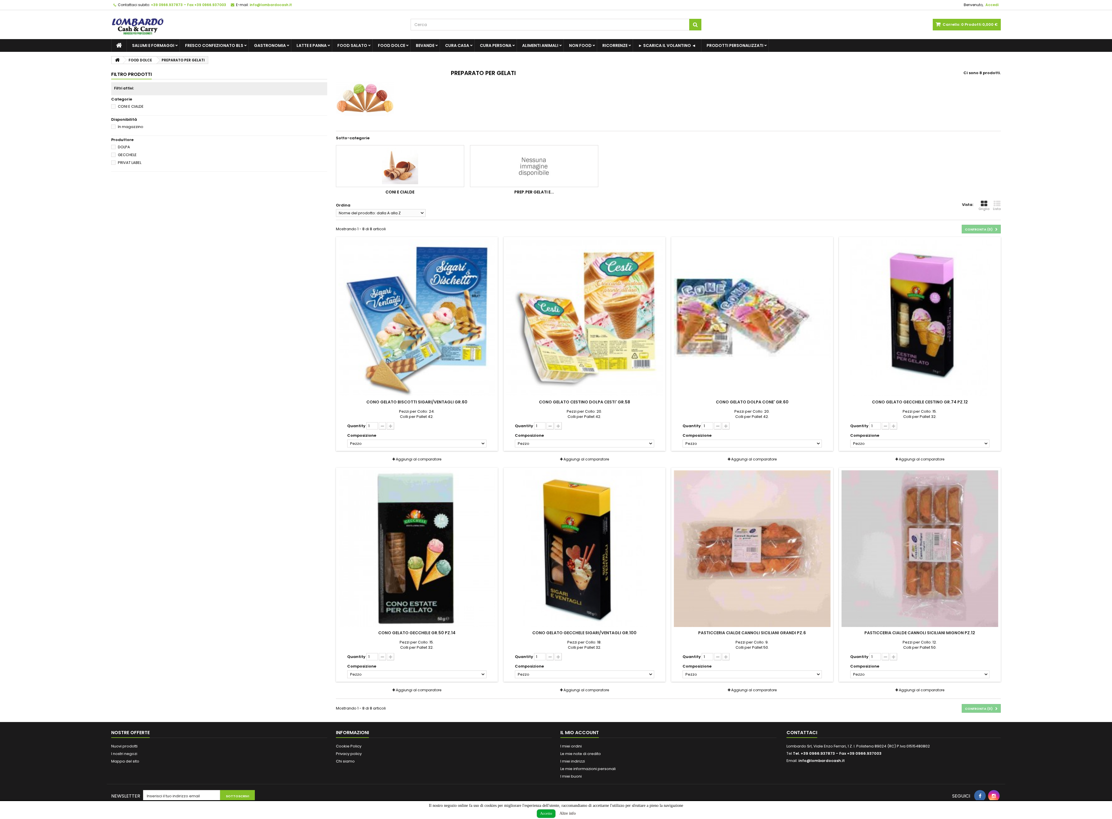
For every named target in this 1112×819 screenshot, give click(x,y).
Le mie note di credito (580, 753)
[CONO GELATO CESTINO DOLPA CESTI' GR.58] (584, 318)
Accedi (991, 4)
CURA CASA (457, 45)
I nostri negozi (124, 753)
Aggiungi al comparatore (418, 459)
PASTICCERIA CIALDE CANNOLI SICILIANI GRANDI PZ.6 (752, 633)
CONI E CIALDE (131, 106)
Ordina (343, 205)
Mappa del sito (125, 761)
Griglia (984, 208)
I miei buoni (571, 776)
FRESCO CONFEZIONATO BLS (214, 45)
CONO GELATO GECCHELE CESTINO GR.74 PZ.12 (920, 402)
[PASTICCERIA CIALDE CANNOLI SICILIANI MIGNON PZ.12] (920, 548)
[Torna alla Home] (117, 60)
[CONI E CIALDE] (400, 166)
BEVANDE (425, 45)
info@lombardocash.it (821, 760)
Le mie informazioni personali (588, 769)
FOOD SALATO (352, 45)
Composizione (362, 435)
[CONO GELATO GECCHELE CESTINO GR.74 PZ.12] (920, 318)
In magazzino (130, 126)
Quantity (356, 426)
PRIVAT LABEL (129, 162)
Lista (997, 208)
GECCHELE (127, 155)
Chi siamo (345, 761)
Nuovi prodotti (124, 746)
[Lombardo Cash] (256, 24)
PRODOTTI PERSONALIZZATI (735, 45)
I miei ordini (571, 746)
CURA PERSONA (495, 45)
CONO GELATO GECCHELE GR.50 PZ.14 (417, 633)
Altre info (567, 813)
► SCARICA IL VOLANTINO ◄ (667, 45)
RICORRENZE (615, 45)
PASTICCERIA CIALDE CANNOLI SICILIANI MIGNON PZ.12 (919, 633)
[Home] (119, 45)
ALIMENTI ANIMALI (540, 45)
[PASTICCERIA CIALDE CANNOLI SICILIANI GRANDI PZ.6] (752, 548)
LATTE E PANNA (312, 45)
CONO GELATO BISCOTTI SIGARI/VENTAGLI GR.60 (416, 402)
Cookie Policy (348, 746)
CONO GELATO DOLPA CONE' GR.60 (752, 402)
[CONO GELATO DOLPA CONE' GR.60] (752, 318)
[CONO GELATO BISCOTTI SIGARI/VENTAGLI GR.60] (417, 318)
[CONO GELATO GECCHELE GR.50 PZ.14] (417, 548)
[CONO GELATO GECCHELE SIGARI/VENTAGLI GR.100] (584, 548)
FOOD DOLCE (391, 45)
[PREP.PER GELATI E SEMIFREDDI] (534, 166)
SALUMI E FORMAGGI (153, 45)
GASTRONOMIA (270, 45)
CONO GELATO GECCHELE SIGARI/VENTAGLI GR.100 (584, 633)
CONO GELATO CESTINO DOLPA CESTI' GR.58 (584, 402)
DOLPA (124, 147)
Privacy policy (349, 753)
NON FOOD (580, 45)
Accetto (546, 813)
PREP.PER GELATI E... (534, 192)
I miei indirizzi (572, 761)
